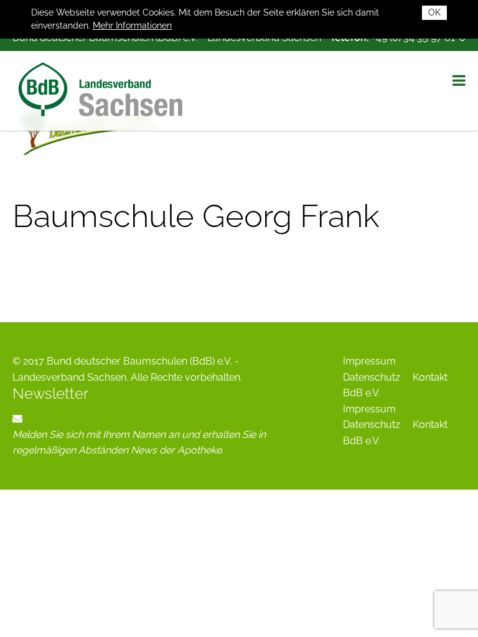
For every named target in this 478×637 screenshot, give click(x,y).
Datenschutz (371, 377)
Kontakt (430, 377)
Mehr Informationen (132, 25)
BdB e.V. (361, 393)
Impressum (369, 361)
